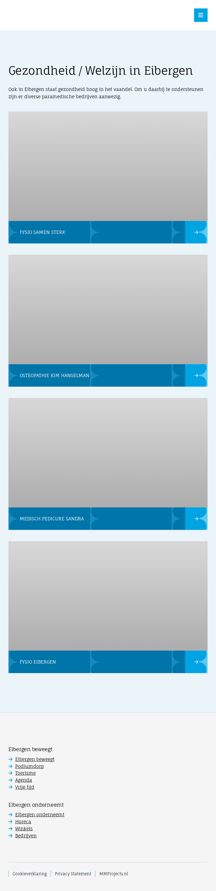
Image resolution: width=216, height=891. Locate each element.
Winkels (24, 828)
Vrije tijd (24, 787)
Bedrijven (26, 835)
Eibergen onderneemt (39, 814)
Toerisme (25, 773)
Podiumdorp (29, 766)
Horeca (23, 821)
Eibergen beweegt (35, 759)
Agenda (23, 780)
